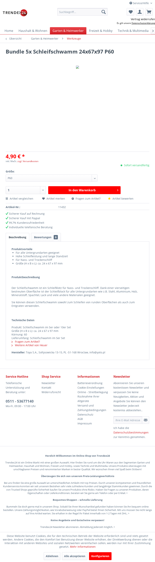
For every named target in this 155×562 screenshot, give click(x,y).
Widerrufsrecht (51, 392)
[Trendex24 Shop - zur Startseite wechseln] (15, 13)
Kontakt (46, 387)
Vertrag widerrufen (143, 19)
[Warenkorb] (149, 12)
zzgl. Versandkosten (27, 161)
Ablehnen (52, 556)
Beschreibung (17, 237)
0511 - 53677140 (20, 401)
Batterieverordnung (90, 383)
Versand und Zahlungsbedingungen (92, 408)
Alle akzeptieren (74, 556)
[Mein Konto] (139, 12)
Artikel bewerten (122, 198)
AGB (80, 419)
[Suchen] (104, 12)
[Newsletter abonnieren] (145, 420)
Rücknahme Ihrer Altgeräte (88, 399)
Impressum (85, 423)
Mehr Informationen (83, 546)
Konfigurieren (100, 556)
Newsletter (48, 383)
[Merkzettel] (130, 12)
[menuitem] (82, 12)
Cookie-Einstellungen (91, 387)
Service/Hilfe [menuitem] (141, 3)
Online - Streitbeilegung (93, 392)
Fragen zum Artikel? (88, 198)
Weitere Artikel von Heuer (30, 345)
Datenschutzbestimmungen (131, 432)
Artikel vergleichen (22, 198)
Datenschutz (85, 414)
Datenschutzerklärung (143, 23)
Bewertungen (45, 237)
